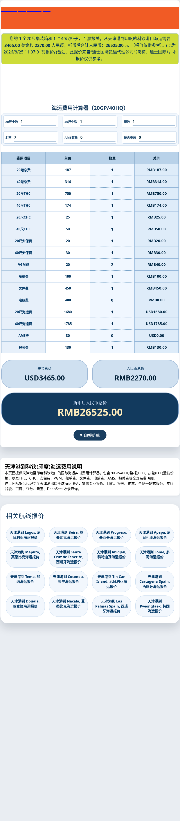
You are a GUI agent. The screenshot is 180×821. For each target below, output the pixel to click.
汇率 (8, 137)
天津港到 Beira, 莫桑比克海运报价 (68, 535)
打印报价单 (90, 435)
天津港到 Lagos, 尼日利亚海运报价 (25, 535)
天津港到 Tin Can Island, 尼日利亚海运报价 (111, 581)
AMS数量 (71, 137)
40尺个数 (71, 122)
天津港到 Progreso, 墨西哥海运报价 (111, 535)
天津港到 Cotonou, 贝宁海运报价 (68, 579)
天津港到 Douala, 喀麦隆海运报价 (25, 603)
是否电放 (130, 137)
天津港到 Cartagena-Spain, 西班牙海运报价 (154, 581)
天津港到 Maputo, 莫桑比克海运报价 (25, 554)
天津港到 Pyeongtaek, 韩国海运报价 (155, 606)
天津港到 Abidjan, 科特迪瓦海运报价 (111, 554)
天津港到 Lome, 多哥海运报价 (155, 554)
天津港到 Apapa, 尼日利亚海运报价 (155, 535)
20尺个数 (11, 122)
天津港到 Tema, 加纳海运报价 (25, 579)
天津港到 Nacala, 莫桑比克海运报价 (68, 603)
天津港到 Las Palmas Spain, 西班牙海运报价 (111, 606)
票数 (127, 122)
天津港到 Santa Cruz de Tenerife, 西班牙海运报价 (68, 557)
